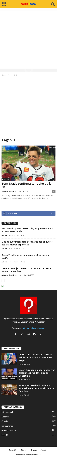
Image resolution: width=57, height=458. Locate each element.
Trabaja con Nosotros (39, 450)
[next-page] (6, 280)
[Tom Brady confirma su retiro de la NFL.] (28, 163)
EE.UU (5, 435)
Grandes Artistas (9, 430)
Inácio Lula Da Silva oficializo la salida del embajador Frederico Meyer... (35, 357)
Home (4, 75)
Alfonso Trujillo (9, 191)
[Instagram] (22, 334)
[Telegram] (35, 334)
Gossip (5, 421)
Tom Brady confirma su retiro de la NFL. (27, 185)
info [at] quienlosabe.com (34, 328)
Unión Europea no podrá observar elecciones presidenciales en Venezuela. (37, 372)
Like (51, 213)
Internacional (7, 412)
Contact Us (13, 450)
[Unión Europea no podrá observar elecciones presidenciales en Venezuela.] (9, 374)
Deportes (6, 179)
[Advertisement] (28, 40)
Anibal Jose (7, 235)
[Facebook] (16, 334)
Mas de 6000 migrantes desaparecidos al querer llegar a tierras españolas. (27, 243)
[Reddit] (29, 334)
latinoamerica (7, 426)
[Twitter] (41, 334)
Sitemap (24, 450)
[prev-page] (3, 280)
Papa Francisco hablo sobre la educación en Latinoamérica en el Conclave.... (37, 388)
